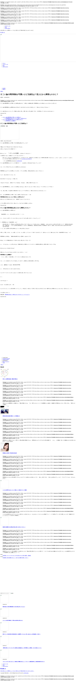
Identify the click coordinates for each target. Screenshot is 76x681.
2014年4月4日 (19, 160)
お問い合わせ (7, 28)
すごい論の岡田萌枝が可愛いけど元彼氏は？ (12, 117)
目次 (6, 27)
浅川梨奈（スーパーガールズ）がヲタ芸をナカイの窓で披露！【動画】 (17, 555)
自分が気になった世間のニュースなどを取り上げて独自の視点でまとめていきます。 (17, 670)
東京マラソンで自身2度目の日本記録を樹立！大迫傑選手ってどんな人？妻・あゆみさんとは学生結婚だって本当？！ (22, 634)
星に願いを (2, 32)
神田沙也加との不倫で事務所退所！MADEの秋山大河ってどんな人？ (14, 606)
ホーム (4, 63)
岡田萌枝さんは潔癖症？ (10, 120)
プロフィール (7, 25)
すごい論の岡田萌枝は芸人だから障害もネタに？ (13, 119)
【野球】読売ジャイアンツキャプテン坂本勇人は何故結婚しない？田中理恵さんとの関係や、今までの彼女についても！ (22, 647)
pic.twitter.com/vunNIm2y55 (27, 158)
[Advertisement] (33, 78)
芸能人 (2, 364)
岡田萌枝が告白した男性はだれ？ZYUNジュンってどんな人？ (17, 294)
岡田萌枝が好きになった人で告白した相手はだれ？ (16, 118)
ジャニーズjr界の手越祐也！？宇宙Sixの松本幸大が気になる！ (13, 620)
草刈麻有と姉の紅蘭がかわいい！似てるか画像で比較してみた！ (15, 557)
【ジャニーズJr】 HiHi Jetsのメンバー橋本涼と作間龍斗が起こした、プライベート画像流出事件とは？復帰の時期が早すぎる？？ (24, 661)
